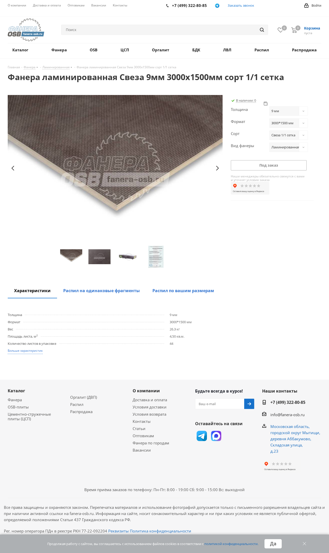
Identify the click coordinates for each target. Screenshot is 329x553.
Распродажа (81, 411)
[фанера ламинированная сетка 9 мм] (115, 168)
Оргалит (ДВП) (83, 397)
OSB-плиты (18, 406)
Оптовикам (143, 435)
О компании (146, 391)
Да (273, 544)
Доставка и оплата (150, 399)
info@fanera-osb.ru (287, 414)
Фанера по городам (151, 442)
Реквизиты (118, 530)
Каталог (16, 391)
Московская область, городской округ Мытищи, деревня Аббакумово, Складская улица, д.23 (295, 439)
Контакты (142, 421)
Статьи (139, 428)
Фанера (15, 399)
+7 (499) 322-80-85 (287, 402)
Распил (77, 404)
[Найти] (262, 30)
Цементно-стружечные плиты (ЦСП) (29, 416)
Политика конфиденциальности (160, 530)
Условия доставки (150, 406)
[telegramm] (217, 5)
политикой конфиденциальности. (231, 543)
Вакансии (142, 450)
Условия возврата (149, 414)
